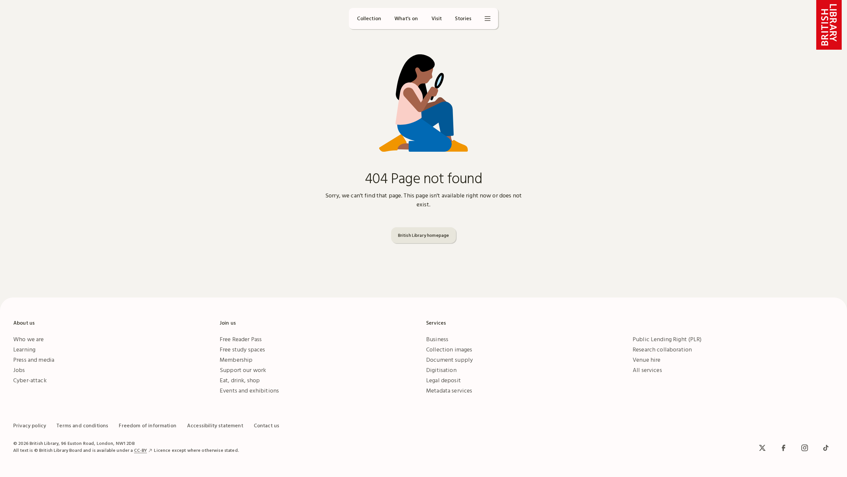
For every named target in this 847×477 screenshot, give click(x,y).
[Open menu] (488, 18)
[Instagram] (805, 448)
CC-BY (140, 450)
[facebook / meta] (783, 448)
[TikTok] (826, 448)
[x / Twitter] (762, 448)
